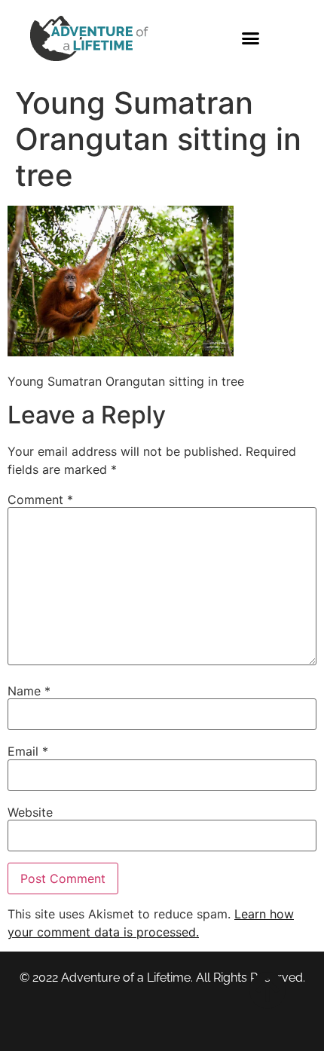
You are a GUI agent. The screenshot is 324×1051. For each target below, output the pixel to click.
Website (30, 812)
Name (29, 691)
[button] (251, 38)
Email (28, 751)
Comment (40, 499)
